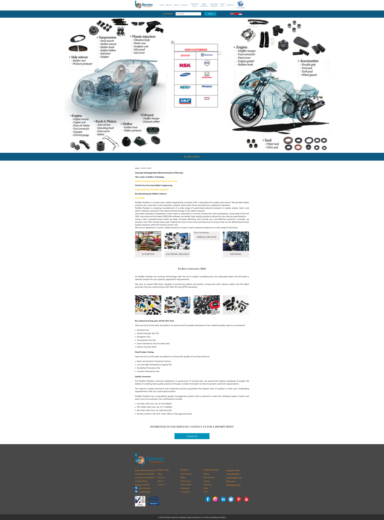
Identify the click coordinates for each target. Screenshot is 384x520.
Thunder (206, 481)
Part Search (168, 14)
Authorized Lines (194, 5)
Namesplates (185, 488)
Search (210, 14)
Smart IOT (222, 5)
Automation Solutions (214, 5)
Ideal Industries (209, 477)
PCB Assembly (186, 485)
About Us (169, 5)
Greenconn (207, 485)
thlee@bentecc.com (233, 485)
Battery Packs (186, 481)
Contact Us (230, 5)
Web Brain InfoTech (218, 517)
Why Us (176, 5)
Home (162, 5)
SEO (206, 517)
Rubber (183, 477)
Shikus (205, 488)
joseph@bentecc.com (234, 478)
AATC (205, 492)
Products (184, 5)
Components (185, 492)
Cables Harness (186, 474)
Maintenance (197, 517)
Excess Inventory (203, 5)
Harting (206, 474)
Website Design (186, 517)
